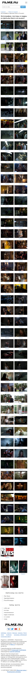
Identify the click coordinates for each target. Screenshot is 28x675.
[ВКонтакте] (8, 629)
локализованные (9, 612)
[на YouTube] (15, 629)
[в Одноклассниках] (19, 629)
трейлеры (3, 633)
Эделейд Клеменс (9, 598)
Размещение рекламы (14, 672)
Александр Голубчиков (19, 650)
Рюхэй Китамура (9, 600)
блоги (25, 633)
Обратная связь (21, 670)
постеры (6, 610)
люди (2, 634)
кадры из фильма (9, 614)
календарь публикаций (20, 634)
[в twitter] (12, 629)
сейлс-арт (7, 608)
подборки (9, 634)
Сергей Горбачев (14, 651)
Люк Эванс (7, 596)
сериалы (20, 633)
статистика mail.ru (6, 636)
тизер (5, 619)
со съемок (7, 617)
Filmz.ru (12, 644)
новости (9, 633)
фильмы (14, 633)
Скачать (7, 30)
